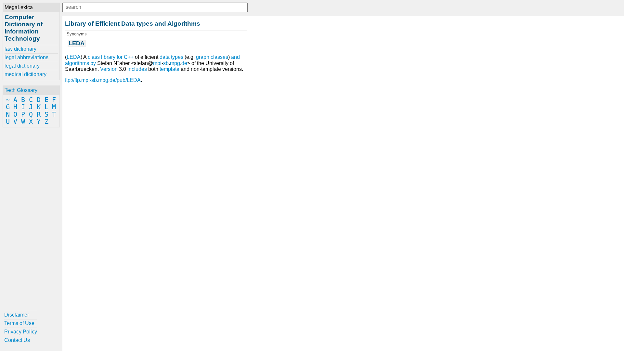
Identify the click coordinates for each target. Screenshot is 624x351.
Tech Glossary (21, 90)
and (235, 57)
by (93, 63)
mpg (175, 63)
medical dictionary (25, 74)
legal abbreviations (26, 57)
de (184, 63)
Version (109, 69)
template (169, 69)
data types (171, 57)
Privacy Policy (20, 331)
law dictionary (20, 49)
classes (219, 57)
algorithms (77, 63)
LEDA (74, 57)
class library (101, 57)
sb (166, 63)
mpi (157, 63)
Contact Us (17, 340)
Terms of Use (19, 323)
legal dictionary (22, 66)
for (120, 57)
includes (137, 69)
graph (202, 57)
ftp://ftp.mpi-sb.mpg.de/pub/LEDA (103, 80)
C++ (129, 57)
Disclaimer (16, 315)
